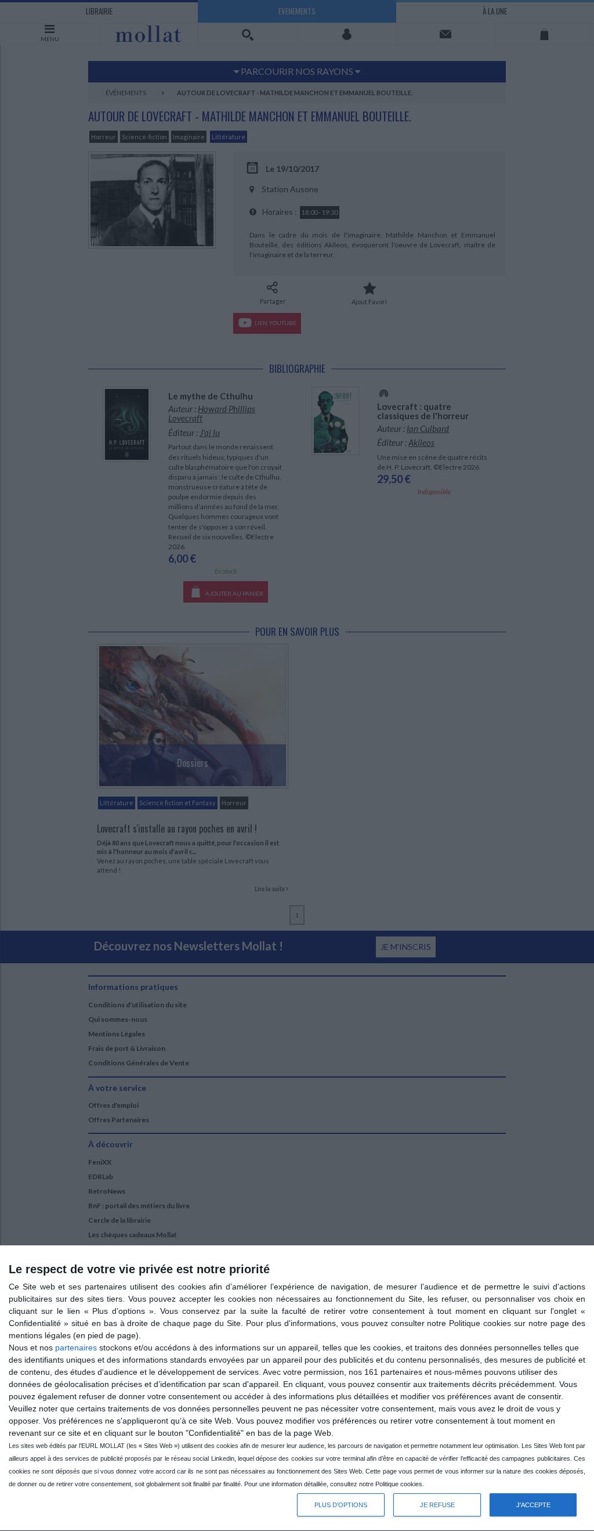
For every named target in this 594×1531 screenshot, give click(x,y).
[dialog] (297, 1388)
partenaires (76, 1347)
